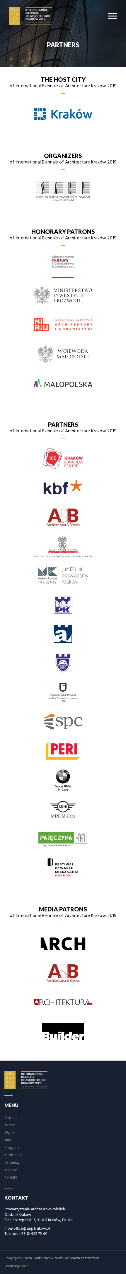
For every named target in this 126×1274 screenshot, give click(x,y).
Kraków (10, 1170)
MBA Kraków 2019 (29, 1080)
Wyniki (9, 1133)
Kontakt (10, 1177)
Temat (9, 1125)
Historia (10, 1118)
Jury (7, 1140)
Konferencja (14, 1155)
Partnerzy (12, 1163)
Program (11, 1148)
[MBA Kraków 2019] (34, 16)
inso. (25, 1266)
